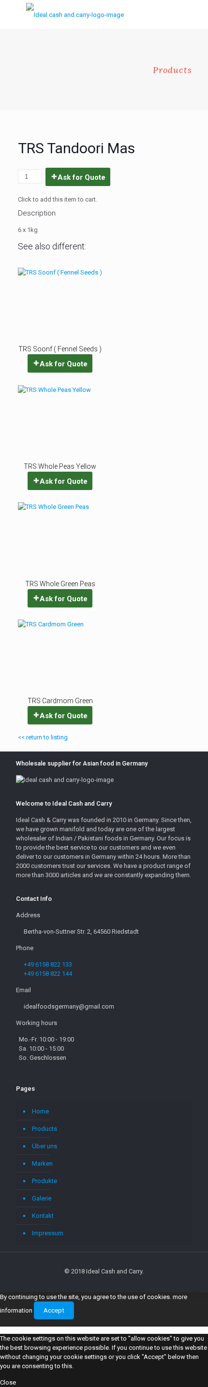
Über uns (44, 1146)
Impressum (47, 1233)
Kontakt (43, 1215)
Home (40, 1111)
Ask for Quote (81, 177)
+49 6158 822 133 (48, 964)
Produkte (44, 1181)
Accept (54, 1310)
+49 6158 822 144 (48, 973)
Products (44, 1128)
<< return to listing (43, 737)
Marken (42, 1163)
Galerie (41, 1198)
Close (8, 1382)
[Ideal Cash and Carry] (75, 14)
